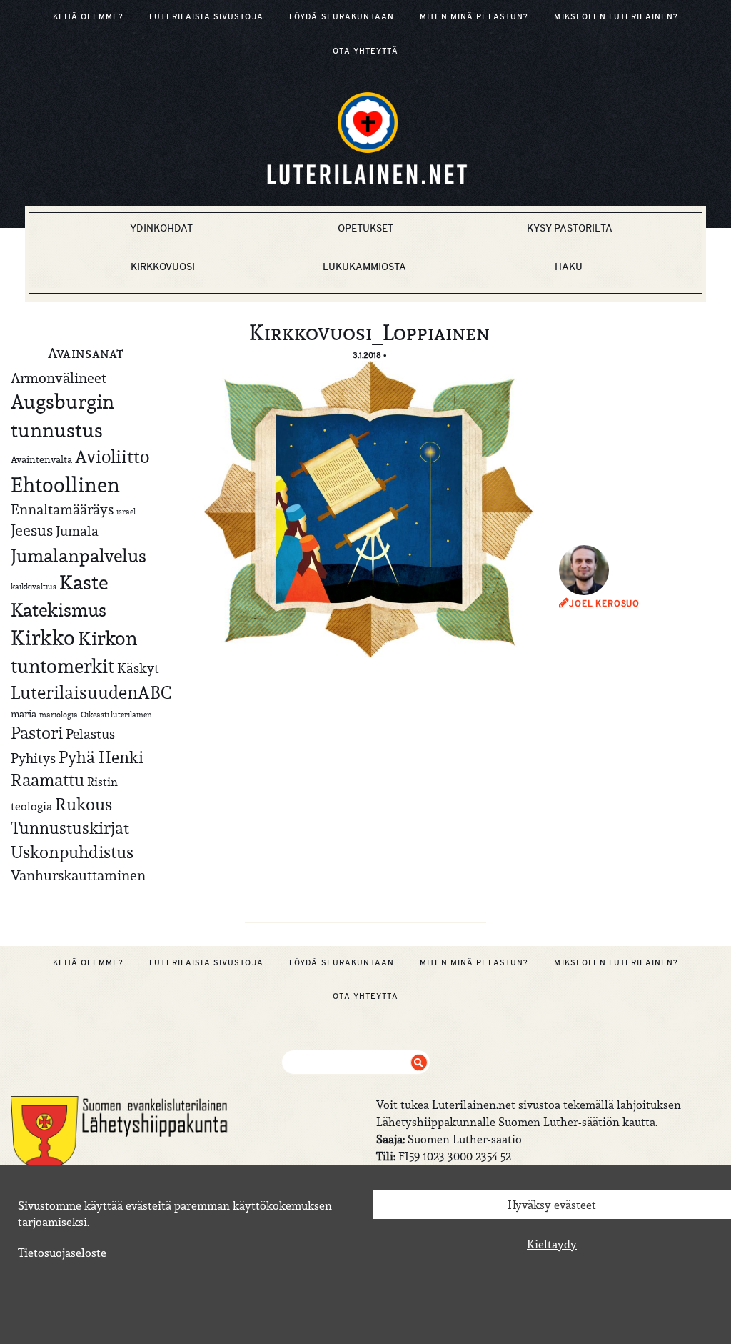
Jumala (77, 530)
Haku (569, 266)
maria (23, 713)
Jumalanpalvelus (78, 555)
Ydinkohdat (161, 227)
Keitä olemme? (88, 16)
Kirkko (43, 637)
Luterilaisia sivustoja (206, 16)
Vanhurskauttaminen (78, 875)
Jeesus (32, 530)
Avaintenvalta (41, 459)
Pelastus (90, 733)
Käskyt (138, 668)
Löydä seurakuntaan (341, 16)
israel (126, 512)
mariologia (58, 715)
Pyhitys (33, 758)
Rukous (83, 804)
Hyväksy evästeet (552, 1205)
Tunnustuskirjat (70, 827)
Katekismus (58, 610)
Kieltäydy (552, 1244)
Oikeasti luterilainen (116, 715)
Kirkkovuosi (163, 266)
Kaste (83, 582)
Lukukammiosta (364, 266)
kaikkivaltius (33, 587)
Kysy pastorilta (569, 227)
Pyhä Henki (101, 757)
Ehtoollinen (65, 485)
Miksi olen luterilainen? (616, 16)
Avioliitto (112, 456)
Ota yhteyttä (365, 51)
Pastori (37, 733)
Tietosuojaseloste (62, 1252)
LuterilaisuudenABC (91, 692)
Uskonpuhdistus (72, 852)
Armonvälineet (58, 378)
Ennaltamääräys (62, 509)
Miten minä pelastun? (474, 16)
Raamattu (47, 780)
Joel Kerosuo (604, 603)
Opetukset (365, 227)
